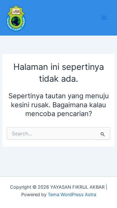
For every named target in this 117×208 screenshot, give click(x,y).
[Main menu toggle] (104, 17)
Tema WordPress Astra (72, 194)
